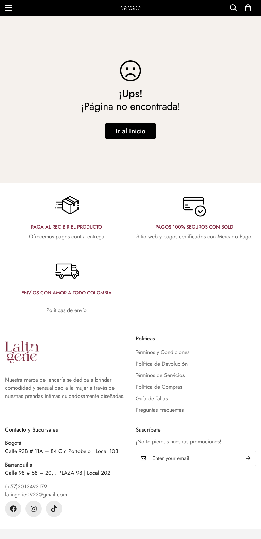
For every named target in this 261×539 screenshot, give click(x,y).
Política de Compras (159, 387)
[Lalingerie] (130, 7)
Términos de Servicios (160, 375)
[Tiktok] (54, 509)
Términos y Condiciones (162, 352)
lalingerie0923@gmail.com (36, 495)
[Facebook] (13, 509)
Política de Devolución (162, 364)
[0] (248, 8)
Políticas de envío (66, 310)
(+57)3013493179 (26, 486)
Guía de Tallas (152, 398)
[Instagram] (33, 509)
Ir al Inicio (130, 131)
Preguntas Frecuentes (160, 410)
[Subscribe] (248, 458)
